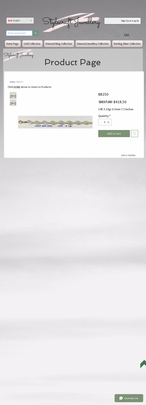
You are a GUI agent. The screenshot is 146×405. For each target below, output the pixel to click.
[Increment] (108, 122)
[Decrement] (101, 122)
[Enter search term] (35, 33)
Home (12, 82)
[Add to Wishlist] (134, 133)
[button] (117, 34)
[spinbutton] (105, 122)
